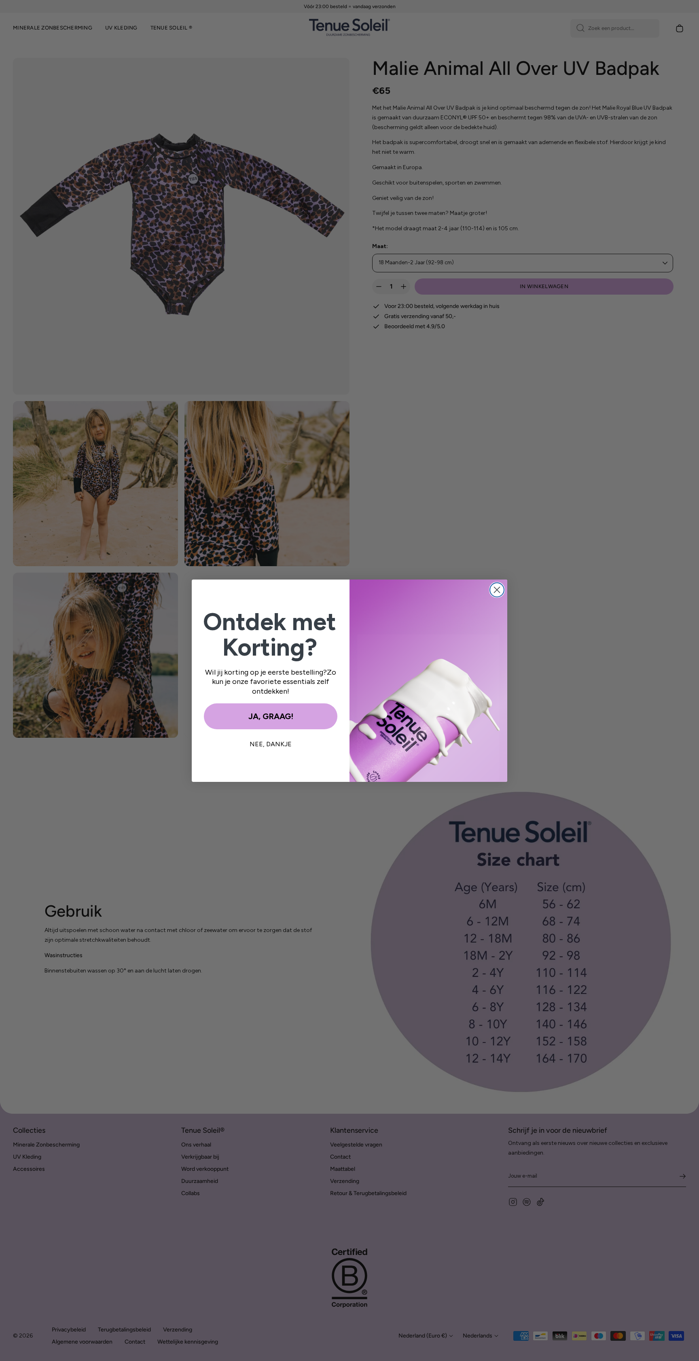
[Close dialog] (497, 590)
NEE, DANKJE (271, 744)
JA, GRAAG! (270, 716)
